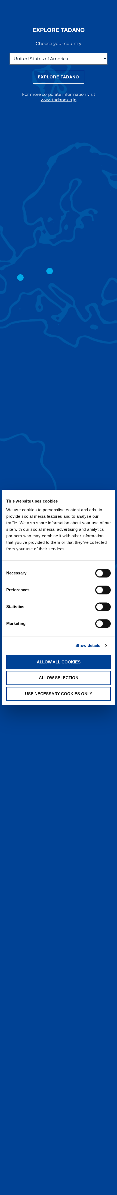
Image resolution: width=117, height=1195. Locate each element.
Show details (87, 645)
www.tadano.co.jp (58, 99)
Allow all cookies (59, 662)
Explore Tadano (58, 76)
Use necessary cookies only (58, 693)
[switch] (103, 590)
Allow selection (58, 678)
